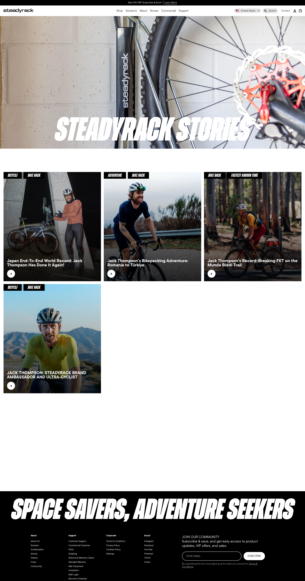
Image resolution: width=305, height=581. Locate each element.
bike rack (34, 175)
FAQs (71, 549)
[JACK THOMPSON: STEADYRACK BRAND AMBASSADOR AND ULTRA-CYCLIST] (11, 386)
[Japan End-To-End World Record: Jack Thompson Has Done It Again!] (11, 274)
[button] (270, 11)
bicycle (12, 175)
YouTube (148, 549)
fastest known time (244, 175)
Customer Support (77, 541)
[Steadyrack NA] (19, 10)
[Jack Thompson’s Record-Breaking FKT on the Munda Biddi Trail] (212, 274)
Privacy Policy (113, 545)
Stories (34, 554)
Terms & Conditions (115, 541)
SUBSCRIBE (254, 556)
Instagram (149, 541)
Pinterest (148, 554)
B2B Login (73, 574)
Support (72, 535)
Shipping (72, 554)
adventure (115, 175)
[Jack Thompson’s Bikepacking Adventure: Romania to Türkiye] (111, 274)
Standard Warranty (77, 562)
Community (36, 566)
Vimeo (147, 562)
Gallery (34, 558)
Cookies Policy (113, 549)
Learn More (171, 2)
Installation (73, 570)
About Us (35, 541)
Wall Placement (75, 566)
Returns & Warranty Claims (81, 558)
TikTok (147, 558)
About (34, 535)
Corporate (111, 535)
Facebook (149, 545)
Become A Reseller (77, 578)
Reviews (35, 545)
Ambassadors (37, 549)
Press (33, 562)
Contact (285, 10)
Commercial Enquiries (79, 545)
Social (147, 535)
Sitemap (110, 554)
